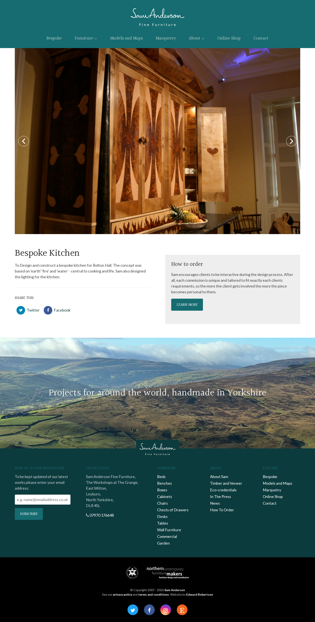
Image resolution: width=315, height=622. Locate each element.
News (215, 503)
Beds (161, 476)
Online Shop (229, 38)
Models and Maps (126, 38)
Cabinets (164, 496)
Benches (164, 483)
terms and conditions (153, 594)
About (194, 38)
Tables (162, 523)
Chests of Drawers (173, 509)
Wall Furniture (169, 529)
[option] (157, 141)
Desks (162, 516)
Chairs (162, 503)
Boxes (162, 489)
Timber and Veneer (226, 483)
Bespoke (54, 38)
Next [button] (291, 141)
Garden (163, 543)
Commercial (167, 536)
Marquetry (166, 38)
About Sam (219, 476)
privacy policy (122, 594)
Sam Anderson (174, 590)
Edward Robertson (199, 594)
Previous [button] (23, 141)
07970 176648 (102, 515)
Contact (261, 38)
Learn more (187, 305)
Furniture (84, 38)
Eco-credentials (223, 489)
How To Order (222, 509)
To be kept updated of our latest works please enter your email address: (41, 482)
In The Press (220, 496)
